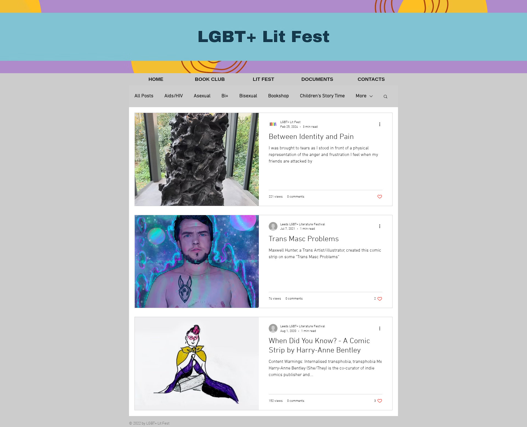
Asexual (202, 96)
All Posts (143, 96)
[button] (210, 79)
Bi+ (225, 96)
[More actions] (381, 124)
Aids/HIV (173, 96)
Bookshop (278, 96)
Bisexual (248, 96)
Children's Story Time (322, 96)
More (361, 96)
